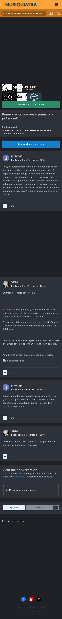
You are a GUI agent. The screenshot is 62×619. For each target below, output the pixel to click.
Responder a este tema (31, 144)
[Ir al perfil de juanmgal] (6, 158)
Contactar (31, 607)
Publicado (28, 160)
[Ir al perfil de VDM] (6, 284)
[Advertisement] (31, 50)
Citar (12, 206)
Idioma (17, 607)
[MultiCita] (5, 206)
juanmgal (11, 127)
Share (15, 507)
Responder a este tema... (22, 490)
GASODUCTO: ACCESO (31, 104)
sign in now (19, 476)
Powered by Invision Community (31, 614)
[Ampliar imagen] (13, 360)
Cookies (44, 607)
